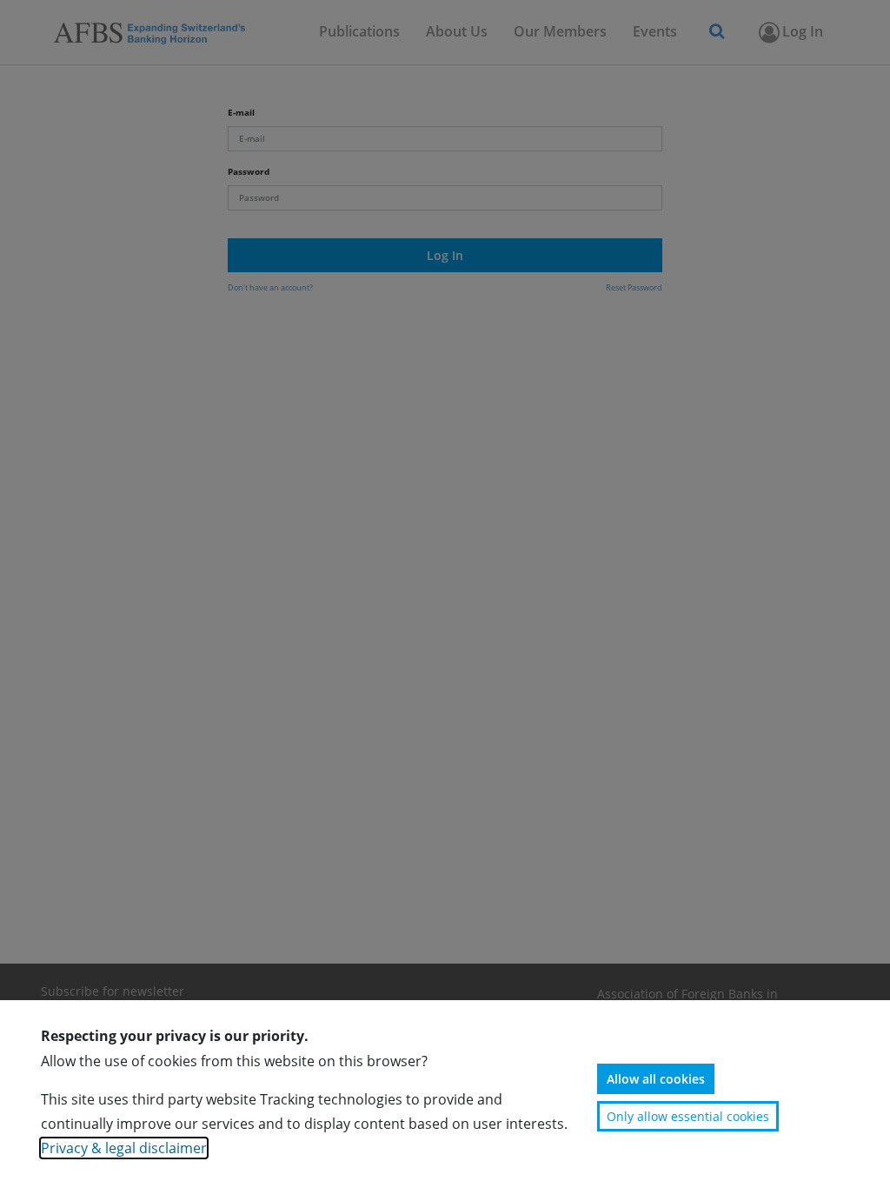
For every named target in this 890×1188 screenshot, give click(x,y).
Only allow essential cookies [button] (688, 1116)
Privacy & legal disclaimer (124, 1148)
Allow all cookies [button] (656, 1079)
